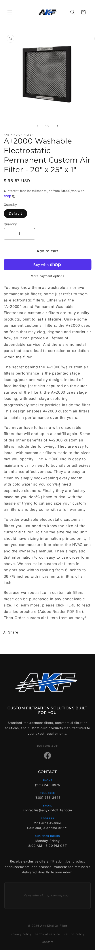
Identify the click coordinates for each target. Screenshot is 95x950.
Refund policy (74, 934)
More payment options (47, 276)
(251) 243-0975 (47, 785)
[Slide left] (37, 126)
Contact (47, 942)
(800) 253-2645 (47, 797)
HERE (71, 605)
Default (15, 213)
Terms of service (47, 934)
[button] (9, 12)
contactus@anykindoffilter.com (47, 810)
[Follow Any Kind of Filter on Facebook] (47, 755)
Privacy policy (21, 934)
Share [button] (13, 632)
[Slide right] (58, 126)
